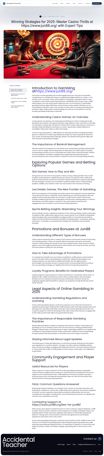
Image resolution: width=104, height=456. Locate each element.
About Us (85, 451)
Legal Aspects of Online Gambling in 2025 (19, 102)
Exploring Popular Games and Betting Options (18, 94)
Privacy (91, 451)
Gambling (62, 16)
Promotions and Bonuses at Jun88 (19, 98)
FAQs (74, 444)
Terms (95, 451)
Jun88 (90, 97)
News (68, 444)
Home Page (61, 444)
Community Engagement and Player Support (17, 106)
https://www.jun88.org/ (54, 91)
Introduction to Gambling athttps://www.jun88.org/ (16, 90)
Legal (100, 451)
